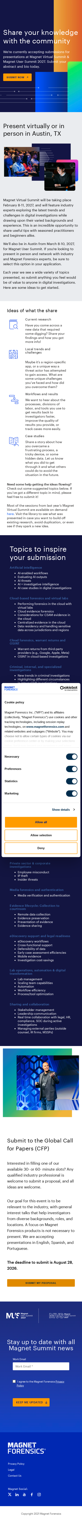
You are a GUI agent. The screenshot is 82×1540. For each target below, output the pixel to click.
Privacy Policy (16, 1463)
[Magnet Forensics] (27, 1448)
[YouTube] (24, 1494)
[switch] (71, 769)
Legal (11, 1469)
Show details (61, 809)
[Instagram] (39, 1494)
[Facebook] (31, 1494)
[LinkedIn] (17, 1494)
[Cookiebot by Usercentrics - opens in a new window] (60, 688)
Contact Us (14, 1475)
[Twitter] (9, 1494)
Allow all (41, 822)
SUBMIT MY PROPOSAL (41, 1283)
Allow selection (41, 835)
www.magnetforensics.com (45, 726)
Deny (41, 848)
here (10, 514)
